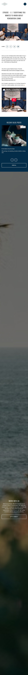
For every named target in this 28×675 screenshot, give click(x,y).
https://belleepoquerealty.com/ (8, 80)
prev (12, 160)
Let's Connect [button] (14, 516)
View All (14, 165)
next (15, 160)
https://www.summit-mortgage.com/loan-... (15, 70)
